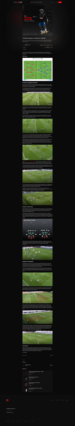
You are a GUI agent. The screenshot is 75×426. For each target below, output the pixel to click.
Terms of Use (8, 421)
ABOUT (67, 400)
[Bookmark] (25, 47)
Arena (32, 2)
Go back (16, 2)
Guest (32, 421)
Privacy (13, 421)
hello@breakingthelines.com (10, 408)
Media (38, 2)
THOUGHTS (57, 400)
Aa (45, 47)
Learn (54, 2)
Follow (51, 365)
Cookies (17, 421)
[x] (6, 410)
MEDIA (62, 400)
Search (51, 2)
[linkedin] (8, 410)
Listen (48, 47)
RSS (21, 421)
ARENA (52, 400)
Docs (29, 421)
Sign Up (60, 2)
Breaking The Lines (27, 44)
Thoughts (35, 2)
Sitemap (25, 421)
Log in (56, 2)
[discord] (11, 410)
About (41, 2)
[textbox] (37, 202)
